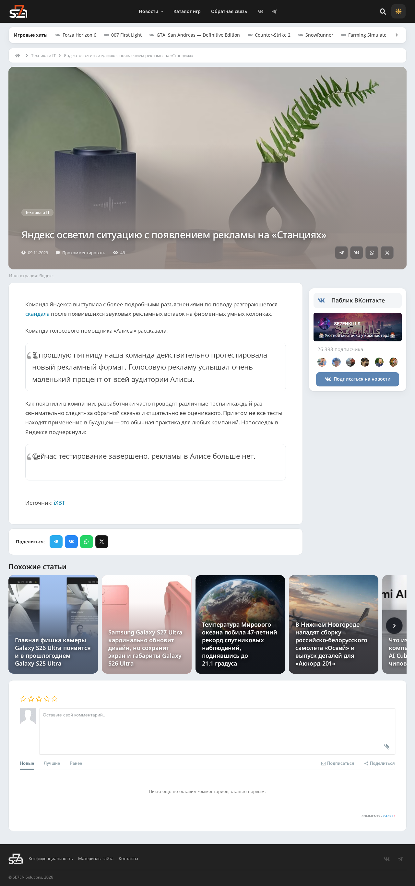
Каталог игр (187, 11)
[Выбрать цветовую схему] (398, 11)
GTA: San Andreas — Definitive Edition (198, 35)
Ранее (76, 763)
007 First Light (126, 35)
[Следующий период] (394, 625)
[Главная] (19, 55)
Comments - (379, 816)
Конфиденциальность (51, 858)
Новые (27, 763)
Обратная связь (229, 11)
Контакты (128, 858)
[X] (387, 252)
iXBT (59, 502)
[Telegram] (274, 11)
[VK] (260, 11)
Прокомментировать (83, 252)
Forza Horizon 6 (79, 35)
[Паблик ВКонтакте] (324, 300)
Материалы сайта (95, 858)
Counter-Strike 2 (272, 35)
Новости (148, 11)
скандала (37, 313)
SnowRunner (319, 35)
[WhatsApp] (371, 252)
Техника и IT (43, 55)
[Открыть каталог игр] (393, 35)
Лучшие (52, 763)
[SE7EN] (18, 11)
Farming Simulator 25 (371, 35)
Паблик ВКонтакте (358, 300)
